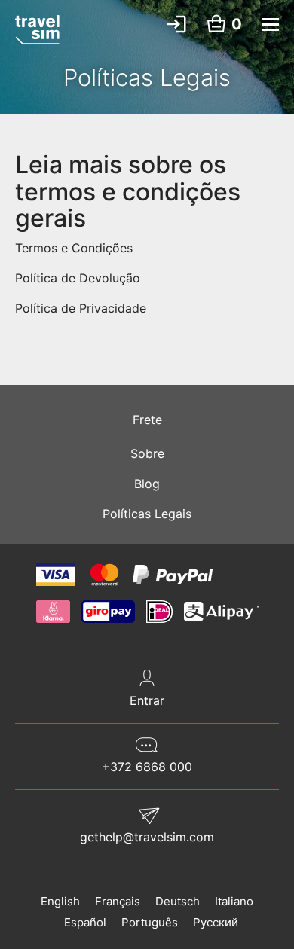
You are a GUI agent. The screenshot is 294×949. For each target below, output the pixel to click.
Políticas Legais (147, 513)
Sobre (147, 453)
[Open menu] (270, 24)
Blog (147, 483)
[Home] (37, 29)
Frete (147, 419)
